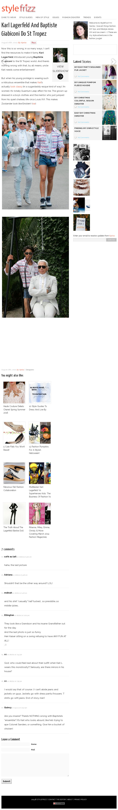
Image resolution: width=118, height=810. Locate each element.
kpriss (23, 43)
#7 (2, 708)
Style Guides (25, 17)
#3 (2, 593)
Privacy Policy (80, 799)
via (33, 103)
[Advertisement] (35, 344)
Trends (87, 17)
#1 (2, 557)
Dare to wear (8, 17)
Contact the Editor (57, 799)
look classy (16, 86)
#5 (2, 654)
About (70, 799)
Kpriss (112, 236)
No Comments (83, 76)
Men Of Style (42, 17)
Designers (30, 370)
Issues (56, 17)
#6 (2, 681)
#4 (2, 615)
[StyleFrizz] (18, 14)
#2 (2, 575)
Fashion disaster (71, 17)
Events (97, 17)
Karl (39, 82)
